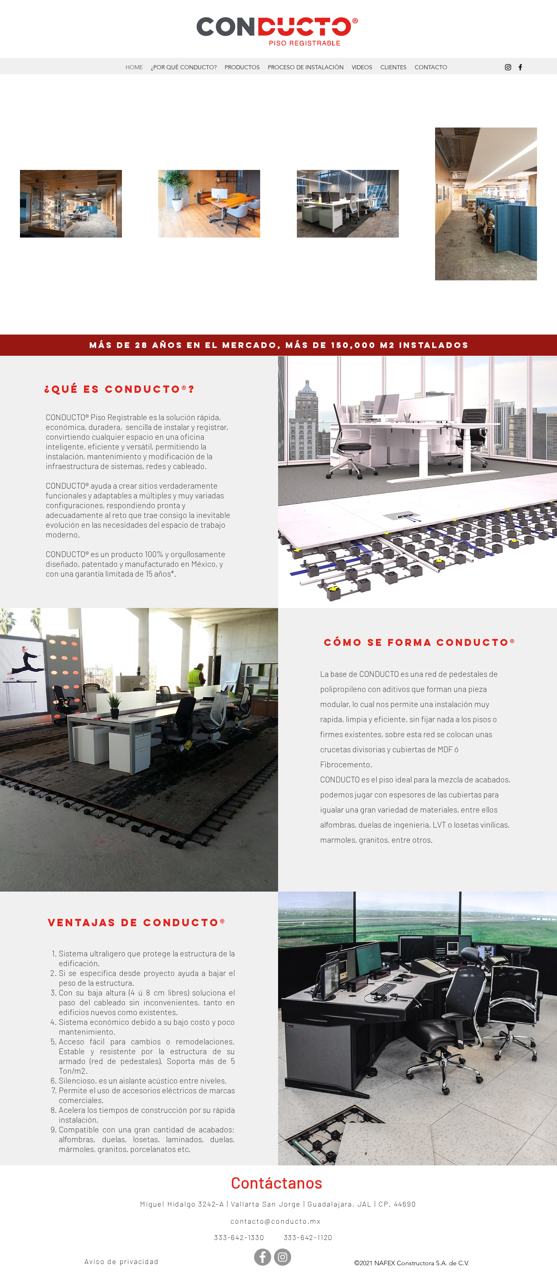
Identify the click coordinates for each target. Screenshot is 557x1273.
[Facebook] (520, 67)
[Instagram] (508, 67)
